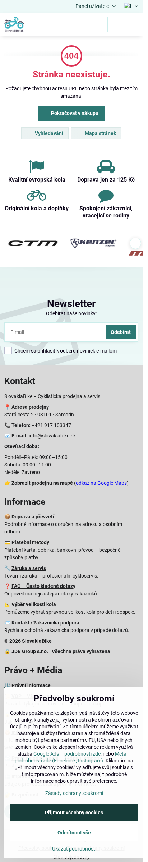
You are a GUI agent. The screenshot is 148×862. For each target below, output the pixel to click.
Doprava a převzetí (32, 516)
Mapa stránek (100, 133)
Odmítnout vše (74, 832)
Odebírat (121, 332)
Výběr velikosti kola (33, 604)
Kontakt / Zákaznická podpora (45, 623)
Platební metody (30, 542)
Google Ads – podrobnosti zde (67, 754)
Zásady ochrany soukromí (74, 793)
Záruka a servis (28, 568)
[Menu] (134, 24)
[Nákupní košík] (116, 24)
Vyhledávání (48, 133)
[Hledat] (98, 24)
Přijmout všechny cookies (74, 812)
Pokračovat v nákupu (74, 113)
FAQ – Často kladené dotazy (43, 586)
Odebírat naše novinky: (71, 313)
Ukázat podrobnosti (74, 849)
